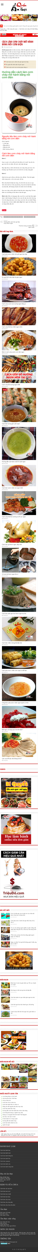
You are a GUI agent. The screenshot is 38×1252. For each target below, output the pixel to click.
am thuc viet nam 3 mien (9, 1116)
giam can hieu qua (28, 1135)
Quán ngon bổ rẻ (4, 1224)
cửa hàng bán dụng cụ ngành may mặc (13, 1112)
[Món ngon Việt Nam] (19, 17)
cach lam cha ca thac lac (9, 1102)
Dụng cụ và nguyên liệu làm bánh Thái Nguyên (15, 1114)
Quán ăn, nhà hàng (5, 1178)
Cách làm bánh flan (5, 1158)
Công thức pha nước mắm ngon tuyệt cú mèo (15, 702)
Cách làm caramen (5, 1161)
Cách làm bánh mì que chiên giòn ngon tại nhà (23, 997)
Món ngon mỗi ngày (5, 1212)
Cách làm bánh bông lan (6, 1155)
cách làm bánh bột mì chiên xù (11, 1104)
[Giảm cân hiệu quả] (13, 863)
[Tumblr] (25, 1249)
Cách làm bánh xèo (5, 1164)
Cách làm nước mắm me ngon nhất (12, 488)
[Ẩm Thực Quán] (19, 7)
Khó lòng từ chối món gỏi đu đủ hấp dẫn (21, 990)
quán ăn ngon (6, 1124)
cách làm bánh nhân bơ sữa (10, 1122)
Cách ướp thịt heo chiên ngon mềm (12, 327)
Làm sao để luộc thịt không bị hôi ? (12, 758)
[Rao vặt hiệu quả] (13, 887)
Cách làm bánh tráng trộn (6, 1166)
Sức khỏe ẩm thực (5, 1222)
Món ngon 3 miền (4, 1215)
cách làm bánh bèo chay (9, 1108)
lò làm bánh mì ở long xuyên (10, 1118)
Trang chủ (2, 29)
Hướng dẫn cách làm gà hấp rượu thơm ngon (12, 222)
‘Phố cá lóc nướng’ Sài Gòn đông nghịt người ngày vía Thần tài (18, 26)
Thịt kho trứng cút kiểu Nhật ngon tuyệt (26, 226)
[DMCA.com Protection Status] (5, 1243)
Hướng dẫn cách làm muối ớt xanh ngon (13, 461)
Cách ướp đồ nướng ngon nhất (11, 384)
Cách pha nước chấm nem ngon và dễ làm (14, 670)
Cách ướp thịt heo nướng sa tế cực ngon (14, 516)
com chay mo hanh (30, 216)
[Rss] (13, 1249)
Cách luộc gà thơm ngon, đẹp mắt (12, 544)
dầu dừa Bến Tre (8, 1135)
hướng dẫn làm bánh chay (9, 1120)
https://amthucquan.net (11, 1242)
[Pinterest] (20, 1249)
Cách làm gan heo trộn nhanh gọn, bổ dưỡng (22, 1004)
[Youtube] (22, 1249)
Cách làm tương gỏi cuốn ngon (11, 423)
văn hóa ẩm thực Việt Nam (10, 1098)
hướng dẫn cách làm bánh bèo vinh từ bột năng (15, 1110)
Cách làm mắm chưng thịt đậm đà (12, 643)
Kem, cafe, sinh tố (5, 1180)
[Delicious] (23, 1249)
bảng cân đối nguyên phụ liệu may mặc (13, 1106)
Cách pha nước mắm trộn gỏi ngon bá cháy (17, 62)
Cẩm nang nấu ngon (12, 29)
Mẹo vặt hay (3, 1223)
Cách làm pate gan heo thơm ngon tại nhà (14, 613)
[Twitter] (18, 1249)
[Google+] (15, 1249)
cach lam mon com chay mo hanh (13, 216)
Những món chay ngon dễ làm (8, 1226)
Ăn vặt (2, 1181)
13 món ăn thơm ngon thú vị (10, 574)
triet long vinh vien (30, 1134)
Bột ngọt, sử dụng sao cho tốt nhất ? (12, 729)
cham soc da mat (11, 1134)
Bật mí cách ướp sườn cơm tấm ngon (13, 352)
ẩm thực (8, 1232)
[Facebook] (16, 1249)
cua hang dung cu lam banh (10, 1096)
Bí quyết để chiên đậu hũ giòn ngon (15, 64)
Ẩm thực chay (4, 1214)
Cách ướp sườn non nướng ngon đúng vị (16, 67)
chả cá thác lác (7, 1100)
